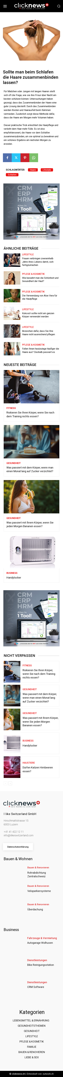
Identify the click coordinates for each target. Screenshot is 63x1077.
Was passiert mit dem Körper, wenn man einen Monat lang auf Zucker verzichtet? (40, 697)
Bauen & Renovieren (38, 867)
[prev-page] (5, 783)
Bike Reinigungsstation (40, 964)
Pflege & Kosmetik (33, 274)
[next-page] (10, 783)
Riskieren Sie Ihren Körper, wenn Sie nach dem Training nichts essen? (39, 674)
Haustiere (29, 762)
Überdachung (35, 909)
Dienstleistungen (37, 960)
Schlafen (12, 174)
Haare (33, 170)
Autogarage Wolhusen (40, 942)
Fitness (11, 408)
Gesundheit (13, 463)
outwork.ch (48, 1073)
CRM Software (35, 986)
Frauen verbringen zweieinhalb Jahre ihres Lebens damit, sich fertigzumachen (37, 261)
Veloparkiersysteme (39, 891)
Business (11, 573)
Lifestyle (47, 170)
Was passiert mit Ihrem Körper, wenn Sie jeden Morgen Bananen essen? (40, 721)
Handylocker (13, 577)
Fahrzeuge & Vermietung (42, 938)
